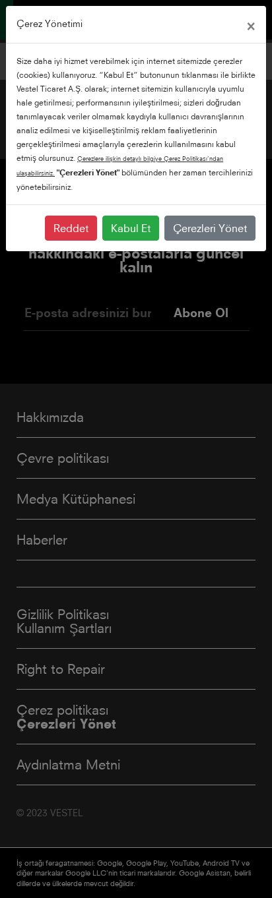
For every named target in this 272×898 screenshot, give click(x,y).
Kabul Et (131, 228)
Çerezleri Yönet (210, 228)
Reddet (70, 228)
